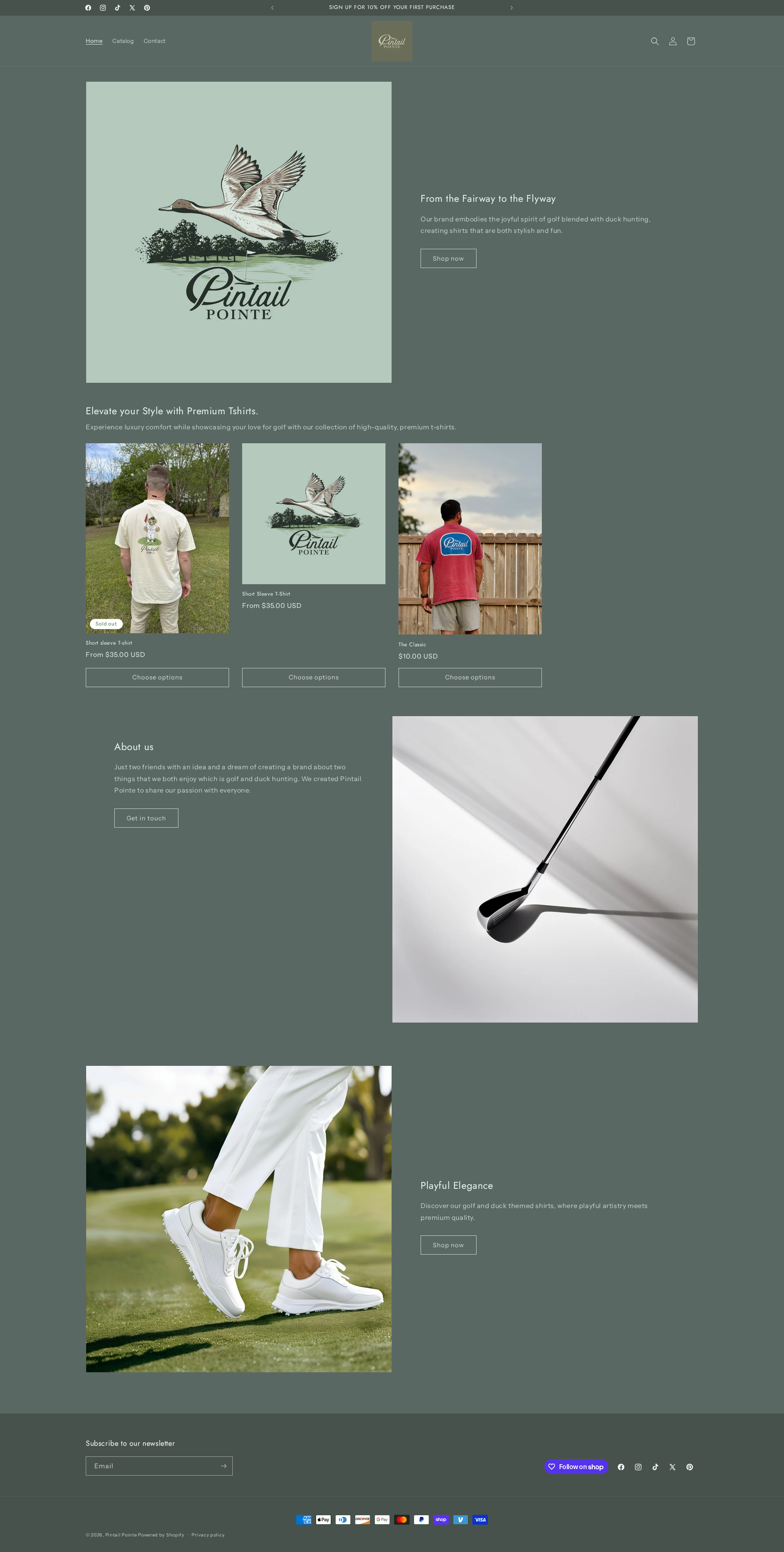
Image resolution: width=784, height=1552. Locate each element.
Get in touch (146, 818)
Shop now (448, 258)
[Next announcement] (512, 8)
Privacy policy (208, 1535)
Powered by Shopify (161, 1535)
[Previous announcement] (272, 8)
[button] (655, 41)
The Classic (412, 644)
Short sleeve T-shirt (109, 643)
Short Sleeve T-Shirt (266, 594)
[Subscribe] (223, 1466)
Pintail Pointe (121, 1535)
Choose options (157, 677)
